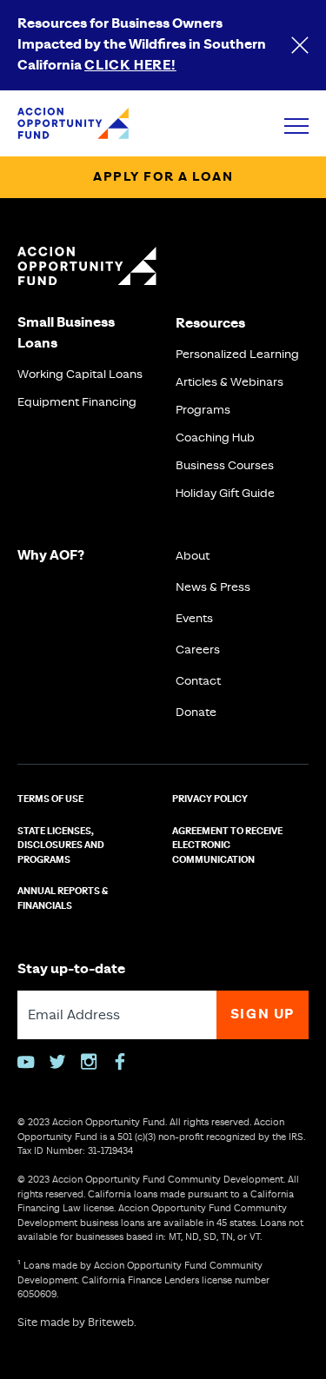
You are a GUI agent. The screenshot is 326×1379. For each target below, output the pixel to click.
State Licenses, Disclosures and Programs (60, 845)
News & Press (213, 587)
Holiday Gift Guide (225, 494)
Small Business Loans (66, 333)
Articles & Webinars (229, 382)
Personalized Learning (237, 354)
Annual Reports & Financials (62, 898)
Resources (210, 323)
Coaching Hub (215, 438)
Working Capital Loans (80, 374)
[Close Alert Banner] (300, 45)
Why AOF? (50, 555)
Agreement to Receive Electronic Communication (227, 845)
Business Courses (225, 466)
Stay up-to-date (71, 969)
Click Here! (130, 65)
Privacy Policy (210, 799)
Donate (196, 712)
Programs (203, 410)
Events (194, 619)
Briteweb (111, 1322)
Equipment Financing (76, 402)
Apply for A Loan (163, 177)
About (193, 556)
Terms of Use (50, 799)
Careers (198, 650)
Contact (198, 681)
